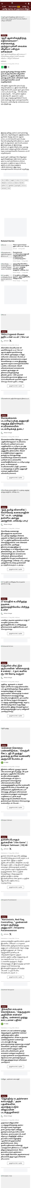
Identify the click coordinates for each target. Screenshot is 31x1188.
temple (26, 180)
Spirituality (4, 188)
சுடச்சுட (4, 6)
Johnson (6, 341)
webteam (3, 61)
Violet (9, 188)
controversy (10, 183)
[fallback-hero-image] (6, 247)
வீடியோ (7, 180)
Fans (22, 180)
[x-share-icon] (5, 68)
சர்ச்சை (16, 183)
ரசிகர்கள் (4, 183)
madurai (18, 180)
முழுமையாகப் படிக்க (15, 386)
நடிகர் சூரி (17, 185)
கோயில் (22, 183)
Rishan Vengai (8, 433)
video (3, 180)
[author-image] (2, 341)
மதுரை (12, 180)
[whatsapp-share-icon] (2, 68)
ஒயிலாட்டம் (4, 185)
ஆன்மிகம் (11, 185)
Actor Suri (24, 185)
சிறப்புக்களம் (13, 6)
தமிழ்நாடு (25, 6)
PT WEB (6, 762)
